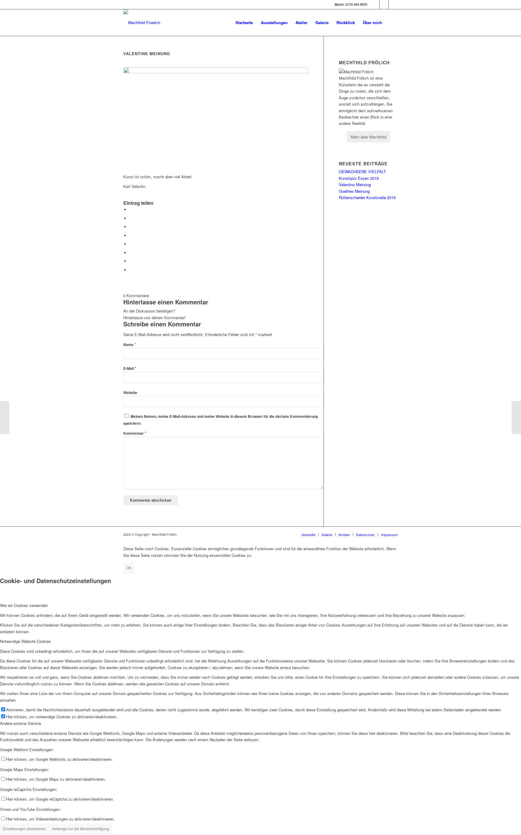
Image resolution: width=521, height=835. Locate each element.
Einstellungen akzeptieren (24, 828)
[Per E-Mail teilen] (130, 270)
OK (128, 567)
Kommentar (134, 433)
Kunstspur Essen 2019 (359, 178)
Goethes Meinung (354, 191)
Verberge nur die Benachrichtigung (80, 828)
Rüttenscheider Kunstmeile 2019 (367, 197)
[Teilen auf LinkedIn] (130, 235)
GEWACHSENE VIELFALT (362, 171)
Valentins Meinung (355, 184)
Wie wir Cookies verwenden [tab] (24, 605)
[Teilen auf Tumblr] (130, 244)
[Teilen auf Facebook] (130, 209)
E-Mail (129, 368)
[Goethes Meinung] (4, 417)
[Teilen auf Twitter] (130, 218)
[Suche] (392, 22)
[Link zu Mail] (384, 4)
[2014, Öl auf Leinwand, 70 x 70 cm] (215, 117)
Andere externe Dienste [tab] (20, 723)
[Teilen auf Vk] (130, 253)
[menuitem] (244, 22)
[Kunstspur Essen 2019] (516, 417)
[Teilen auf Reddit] (130, 261)
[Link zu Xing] (393, 4)
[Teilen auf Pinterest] (130, 227)
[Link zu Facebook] (375, 4)
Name (129, 344)
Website (130, 392)
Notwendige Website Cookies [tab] (25, 641)
